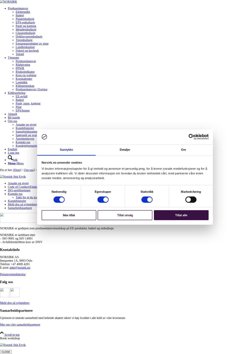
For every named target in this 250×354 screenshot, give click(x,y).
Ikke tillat (69, 215)
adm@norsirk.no (20, 267)
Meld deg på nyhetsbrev (15, 302)
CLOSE (6, 351)
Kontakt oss (15, 193)
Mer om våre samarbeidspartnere (20, 324)
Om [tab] (183, 149)
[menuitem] (129, 31)
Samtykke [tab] (66, 149)
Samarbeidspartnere (20, 208)
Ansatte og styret (18, 183)
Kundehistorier (17, 201)
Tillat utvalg (125, 215)
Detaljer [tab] (125, 149)
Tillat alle (181, 215)
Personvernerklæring (13, 274)
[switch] (103, 199)
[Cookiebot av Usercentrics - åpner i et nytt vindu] (191, 137)
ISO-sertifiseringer (19, 190)
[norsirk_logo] (8, 1)
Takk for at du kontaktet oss (33, 197)
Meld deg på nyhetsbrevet (24, 204)
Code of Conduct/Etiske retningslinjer (31, 186)
